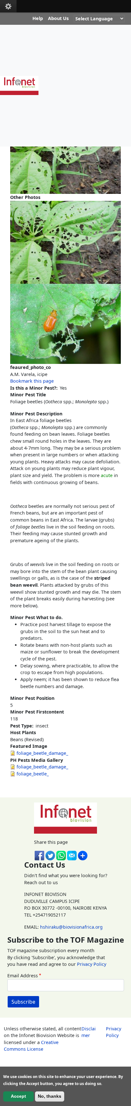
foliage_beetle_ (33, 774)
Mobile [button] (8, 6)
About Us (58, 18)
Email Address (22, 976)
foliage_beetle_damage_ (42, 753)
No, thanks (49, 1096)
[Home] (22, 85)
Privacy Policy (91, 964)
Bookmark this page (32, 381)
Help (37, 18)
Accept (18, 1096)
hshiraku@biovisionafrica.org (71, 927)
